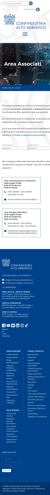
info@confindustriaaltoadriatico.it (19, 280)
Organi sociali (12, 357)
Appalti (31, 360)
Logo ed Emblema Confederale (11, 368)
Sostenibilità (33, 414)
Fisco (30, 388)
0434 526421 (26, 223)
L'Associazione (12, 354)
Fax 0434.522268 (23, 308)
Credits (22, 491)
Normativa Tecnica (35, 400)
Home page (7, 88)
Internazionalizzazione (37, 394)
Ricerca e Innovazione (37, 406)
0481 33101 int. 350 (15, 226)
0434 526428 (13, 192)
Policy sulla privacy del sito (22, 489)
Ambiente (32, 357)
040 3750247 (30, 226)
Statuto (9, 379)
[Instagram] (22, 326)
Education (32, 382)
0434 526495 (26, 192)
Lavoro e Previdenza (36, 397)
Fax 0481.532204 (21, 316)
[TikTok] (36, 325)
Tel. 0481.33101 (8, 316)
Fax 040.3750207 (23, 299)
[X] (13, 326)
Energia (31, 385)
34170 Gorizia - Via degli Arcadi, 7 (15, 314)
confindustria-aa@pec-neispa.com (19, 283)
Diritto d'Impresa (35, 374)
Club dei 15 (10, 392)
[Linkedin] (17, 326)
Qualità (31, 403)
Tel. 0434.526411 (8, 308)
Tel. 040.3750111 (8, 299)
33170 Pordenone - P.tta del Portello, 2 (17, 305)
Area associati (30, 9)
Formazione (33, 391)
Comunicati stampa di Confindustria (12, 428)
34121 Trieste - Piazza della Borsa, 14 (16, 294)
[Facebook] (4, 326)
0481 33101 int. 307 (15, 195)
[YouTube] (8, 326)
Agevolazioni (33, 354)
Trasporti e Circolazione (37, 417)
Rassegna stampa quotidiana (10, 421)
